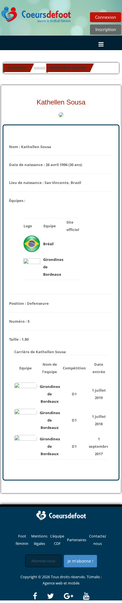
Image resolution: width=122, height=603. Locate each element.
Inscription (105, 29)
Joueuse (16, 67)
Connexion (105, 17)
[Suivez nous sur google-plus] (73, 596)
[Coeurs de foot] (36, 12)
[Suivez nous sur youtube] (86, 596)
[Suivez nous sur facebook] (39, 596)
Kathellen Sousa (68, 67)
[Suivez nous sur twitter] (55, 596)
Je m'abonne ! (80, 561)
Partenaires (76, 539)
